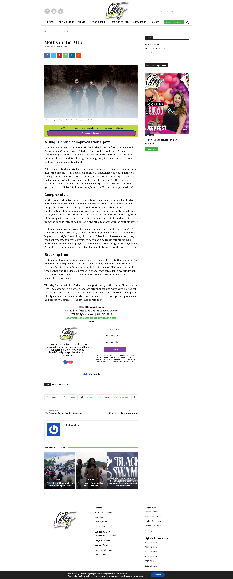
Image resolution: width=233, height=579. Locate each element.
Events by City (102, 531)
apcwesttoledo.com (77, 317)
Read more (151, 149)
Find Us (148, 52)
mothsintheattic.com (103, 317)
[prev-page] (46, 493)
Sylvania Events (102, 554)
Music (53, 32)
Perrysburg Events (103, 549)
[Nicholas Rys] (55, 429)
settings (139, 576)
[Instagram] (54, 11)
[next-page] (50, 493)
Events (59, 480)
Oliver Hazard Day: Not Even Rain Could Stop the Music (60, 484)
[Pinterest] (59, 55)
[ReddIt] (78, 55)
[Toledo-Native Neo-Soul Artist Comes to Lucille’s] (91, 470)
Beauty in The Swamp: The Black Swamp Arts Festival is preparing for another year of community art (123, 482)
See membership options (91, 133)
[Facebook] (47, 11)
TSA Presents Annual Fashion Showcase (63, 413)
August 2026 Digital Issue (161, 140)
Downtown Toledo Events (106, 535)
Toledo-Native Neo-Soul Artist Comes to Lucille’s (91, 484)
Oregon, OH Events (103, 540)
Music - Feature (65, 384)
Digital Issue (150, 135)
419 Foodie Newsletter (157, 48)
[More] (134, 397)
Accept (158, 574)
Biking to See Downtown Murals (123, 413)
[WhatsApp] (65, 55)
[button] (187, 21)
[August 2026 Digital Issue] (167, 103)
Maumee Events (102, 545)
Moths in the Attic (64, 32)
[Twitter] (53, 55)
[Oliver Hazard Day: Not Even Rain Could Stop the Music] (59, 470)
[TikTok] (60, 11)
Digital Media (149, 143)
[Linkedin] (72, 55)
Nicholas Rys (51, 47)
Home (46, 32)
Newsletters (152, 44)
